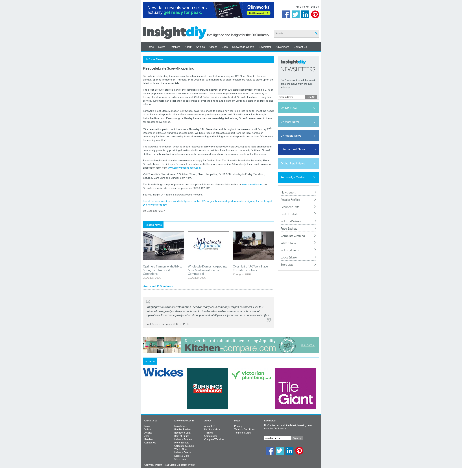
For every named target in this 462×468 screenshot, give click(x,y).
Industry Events (290, 250)
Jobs (225, 46)
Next (246, 398)
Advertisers (282, 46)
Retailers (175, 46)
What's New (288, 243)
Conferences (210, 436)
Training (208, 432)
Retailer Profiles (290, 199)
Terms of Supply (242, 432)
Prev (145, 398)
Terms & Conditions (244, 429)
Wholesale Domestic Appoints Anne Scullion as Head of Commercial (207, 270)
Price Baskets (289, 228)
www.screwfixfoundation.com (184, 167)
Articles (200, 46)
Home (150, 46)
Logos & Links (289, 257)
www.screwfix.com (252, 184)
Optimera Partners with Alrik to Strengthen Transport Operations (162, 270)
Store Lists (287, 264)
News (161, 46)
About (188, 46)
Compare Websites (214, 439)
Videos (213, 46)
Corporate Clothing (293, 236)
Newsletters (288, 192)
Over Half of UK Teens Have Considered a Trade (250, 268)
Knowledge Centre (243, 46)
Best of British (289, 214)
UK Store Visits (212, 429)
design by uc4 (187, 464)
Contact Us (300, 46)
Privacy (238, 426)
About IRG (209, 426)
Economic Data (290, 207)
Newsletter (264, 46)
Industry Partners (291, 221)
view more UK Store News (158, 286)
